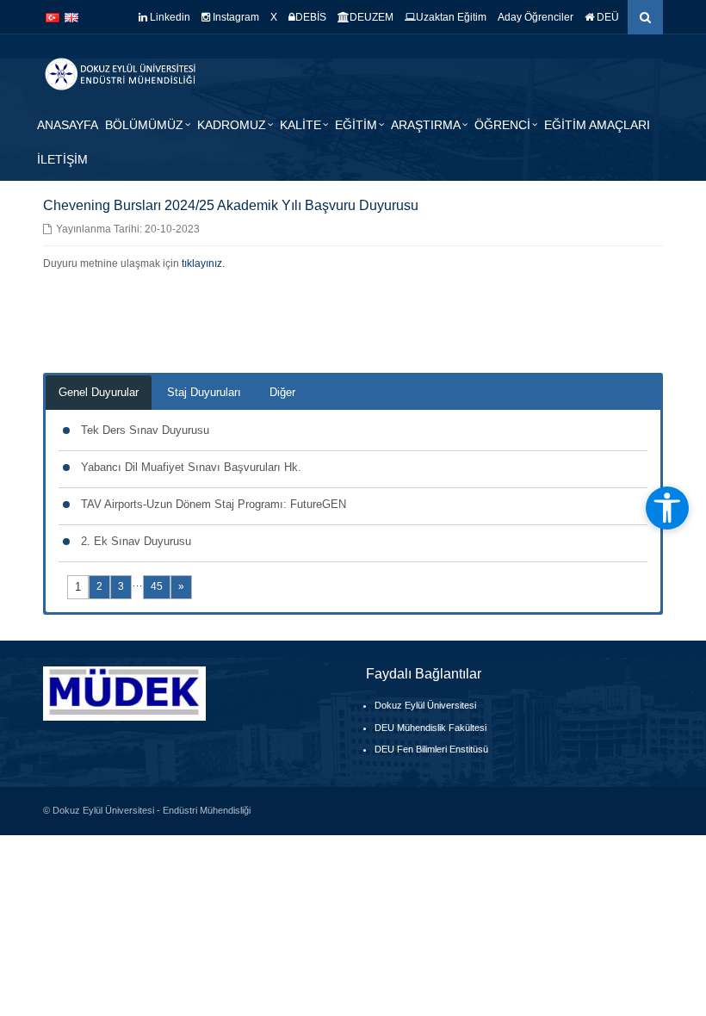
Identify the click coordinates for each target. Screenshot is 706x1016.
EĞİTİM (356, 125)
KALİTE (300, 125)
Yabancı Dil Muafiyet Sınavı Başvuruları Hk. (191, 467)
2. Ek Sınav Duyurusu (136, 541)
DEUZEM (371, 17)
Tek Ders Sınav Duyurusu (145, 430)
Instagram (234, 17)
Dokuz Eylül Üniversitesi (425, 705)
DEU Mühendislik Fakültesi (430, 727)
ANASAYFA (67, 125)
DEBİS (310, 17)
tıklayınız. (203, 263)
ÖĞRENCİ (502, 125)
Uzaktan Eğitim (451, 17)
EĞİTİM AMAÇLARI (597, 125)
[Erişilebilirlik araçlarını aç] (667, 508)
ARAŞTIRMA (426, 125)
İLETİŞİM (62, 159)
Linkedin (168, 17)
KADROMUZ (231, 125)
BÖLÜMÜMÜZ (144, 125)
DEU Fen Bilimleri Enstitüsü (431, 749)
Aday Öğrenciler (535, 17)
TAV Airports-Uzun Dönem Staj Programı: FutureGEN (213, 504)
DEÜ (606, 17)
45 (157, 586)
